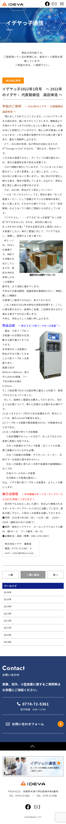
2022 (6, 620)
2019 (6, 641)
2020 (6, 634)
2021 (6, 627)
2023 (6, 613)
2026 (6, 592)
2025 (6, 599)
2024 (6, 606)
